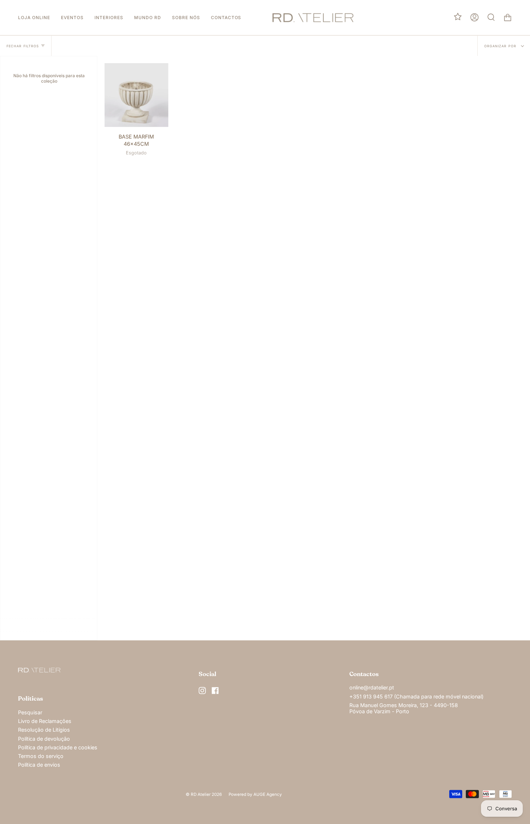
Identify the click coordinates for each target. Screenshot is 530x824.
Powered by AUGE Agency (255, 794)
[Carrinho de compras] (507, 17)
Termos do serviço (40, 756)
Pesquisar (30, 712)
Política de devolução (44, 739)
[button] (34, 17)
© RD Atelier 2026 (204, 794)
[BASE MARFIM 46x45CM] (136, 95)
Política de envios (39, 765)
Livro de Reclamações (44, 721)
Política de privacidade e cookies (57, 747)
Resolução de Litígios (44, 730)
